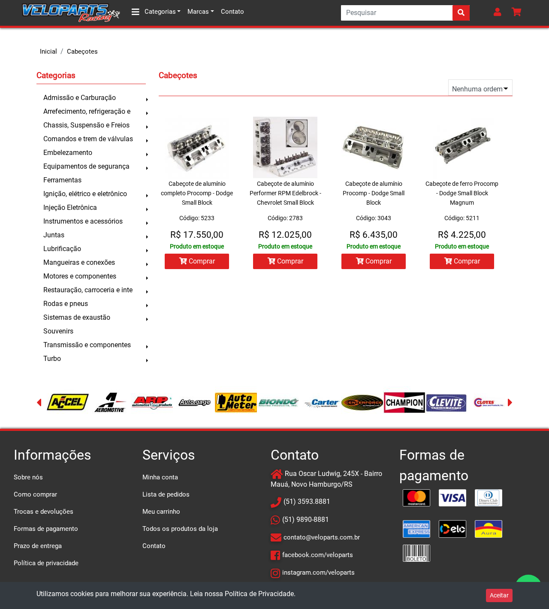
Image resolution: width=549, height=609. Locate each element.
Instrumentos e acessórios (83, 221)
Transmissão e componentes (87, 345)
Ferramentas (62, 180)
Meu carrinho (161, 511)
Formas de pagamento (46, 529)
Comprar (201, 261)
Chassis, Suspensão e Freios (86, 125)
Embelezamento (67, 152)
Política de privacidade (46, 563)
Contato (232, 11)
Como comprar (35, 494)
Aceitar (499, 595)
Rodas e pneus (65, 304)
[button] (499, 12)
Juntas (53, 235)
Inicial (48, 51)
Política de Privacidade (259, 594)
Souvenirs (58, 331)
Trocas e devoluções (43, 511)
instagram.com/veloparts (318, 572)
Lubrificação (62, 249)
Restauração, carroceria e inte (88, 290)
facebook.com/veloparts (317, 555)
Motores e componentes (79, 276)
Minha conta (160, 477)
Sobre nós (28, 477)
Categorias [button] (159, 11)
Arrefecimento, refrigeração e (86, 111)
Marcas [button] (198, 11)
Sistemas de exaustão (76, 317)
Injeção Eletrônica (70, 207)
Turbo (52, 358)
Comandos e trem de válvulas (88, 139)
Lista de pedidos (166, 494)
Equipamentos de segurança (86, 166)
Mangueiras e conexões (79, 262)
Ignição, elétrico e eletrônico (85, 194)
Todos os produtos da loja (180, 529)
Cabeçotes (82, 51)
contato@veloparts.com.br (322, 537)
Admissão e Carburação (79, 98)
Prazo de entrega (38, 546)
